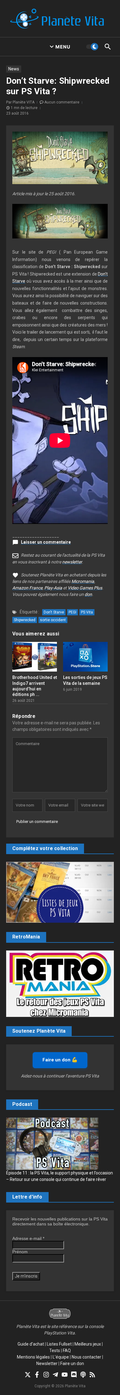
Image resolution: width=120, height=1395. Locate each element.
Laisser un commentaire (46, 542)
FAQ (67, 1350)
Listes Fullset (59, 1344)
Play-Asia (53, 587)
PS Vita (87, 612)
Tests (54, 1350)
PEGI (72, 612)
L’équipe (61, 1357)
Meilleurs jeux (87, 1344)
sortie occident (53, 620)
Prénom (20, 1251)
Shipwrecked (24, 620)
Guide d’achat (31, 1344)
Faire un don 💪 (60, 1060)
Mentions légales (33, 1357)
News (13, 68)
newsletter (72, 561)
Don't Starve (54, 612)
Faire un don (72, 1363)
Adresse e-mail (28, 1238)
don (88, 594)
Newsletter (47, 1363)
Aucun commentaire (61, 102)
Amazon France (27, 587)
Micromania (82, 581)
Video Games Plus (85, 587)
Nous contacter (86, 1357)
